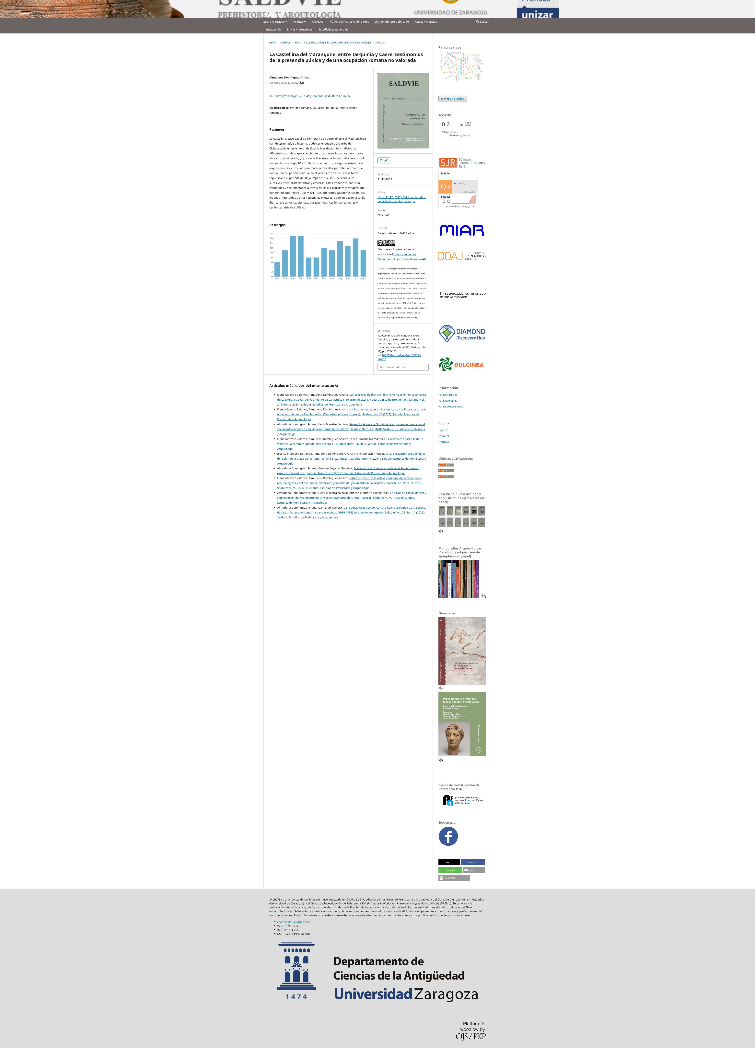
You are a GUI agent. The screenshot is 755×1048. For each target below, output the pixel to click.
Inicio (272, 42)
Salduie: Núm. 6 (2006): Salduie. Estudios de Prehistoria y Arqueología (323, 488)
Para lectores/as (447, 394)
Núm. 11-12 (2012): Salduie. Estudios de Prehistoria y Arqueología (333, 42)
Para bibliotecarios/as (451, 406)
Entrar (488, 3)
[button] (449, 862)
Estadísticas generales (333, 29)
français (443, 442)
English (443, 430)
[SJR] (458, 208)
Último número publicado (392, 21)
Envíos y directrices (299, 29)
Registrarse (473, 3)
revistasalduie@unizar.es (293, 922)
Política (298, 21)
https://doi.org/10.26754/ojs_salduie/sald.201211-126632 (313, 96)
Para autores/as (447, 400)
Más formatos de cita (392, 367)
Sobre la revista (274, 21)
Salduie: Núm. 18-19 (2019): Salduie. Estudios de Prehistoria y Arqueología (356, 473)
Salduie (271, 14)
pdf (385, 160)
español (443, 436)
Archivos (317, 21)
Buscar (484, 21)
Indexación (273, 29)
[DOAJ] (462, 259)
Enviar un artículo (452, 98)
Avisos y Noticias (426, 21)
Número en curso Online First (349, 21)
